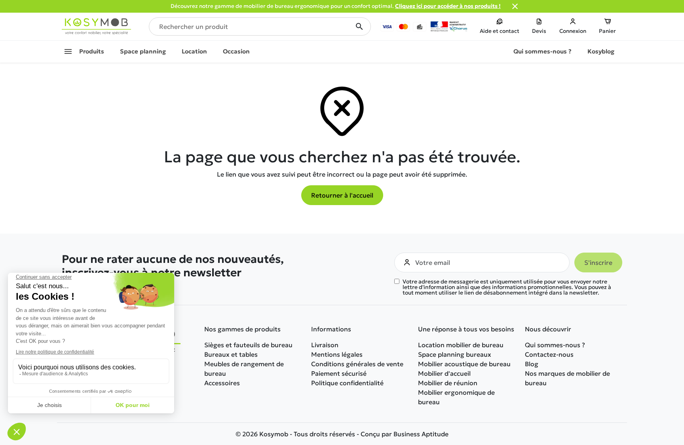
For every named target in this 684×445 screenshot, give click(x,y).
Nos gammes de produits (242, 329)
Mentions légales (337, 354)
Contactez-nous (549, 354)
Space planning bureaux (454, 354)
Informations (331, 329)
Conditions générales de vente (357, 364)
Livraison (324, 345)
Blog (531, 364)
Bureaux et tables (231, 354)
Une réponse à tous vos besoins (466, 329)
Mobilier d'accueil (444, 373)
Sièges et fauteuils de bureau (248, 345)
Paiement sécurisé (339, 373)
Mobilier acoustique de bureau (464, 364)
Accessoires (222, 383)
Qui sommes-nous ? (555, 345)
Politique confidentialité (347, 383)
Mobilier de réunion (447, 383)
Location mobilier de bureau (461, 345)
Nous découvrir (548, 329)
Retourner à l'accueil (342, 195)
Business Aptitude (420, 434)
